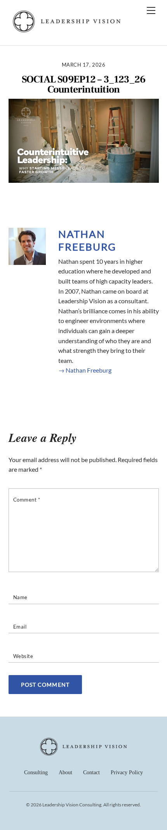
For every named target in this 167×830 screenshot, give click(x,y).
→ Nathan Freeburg (84, 370)
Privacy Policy (127, 772)
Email (20, 627)
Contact (91, 772)
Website (23, 656)
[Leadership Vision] (67, 31)
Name (20, 597)
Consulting (36, 772)
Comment (26, 500)
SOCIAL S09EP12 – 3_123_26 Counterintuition (84, 84)
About (65, 772)
